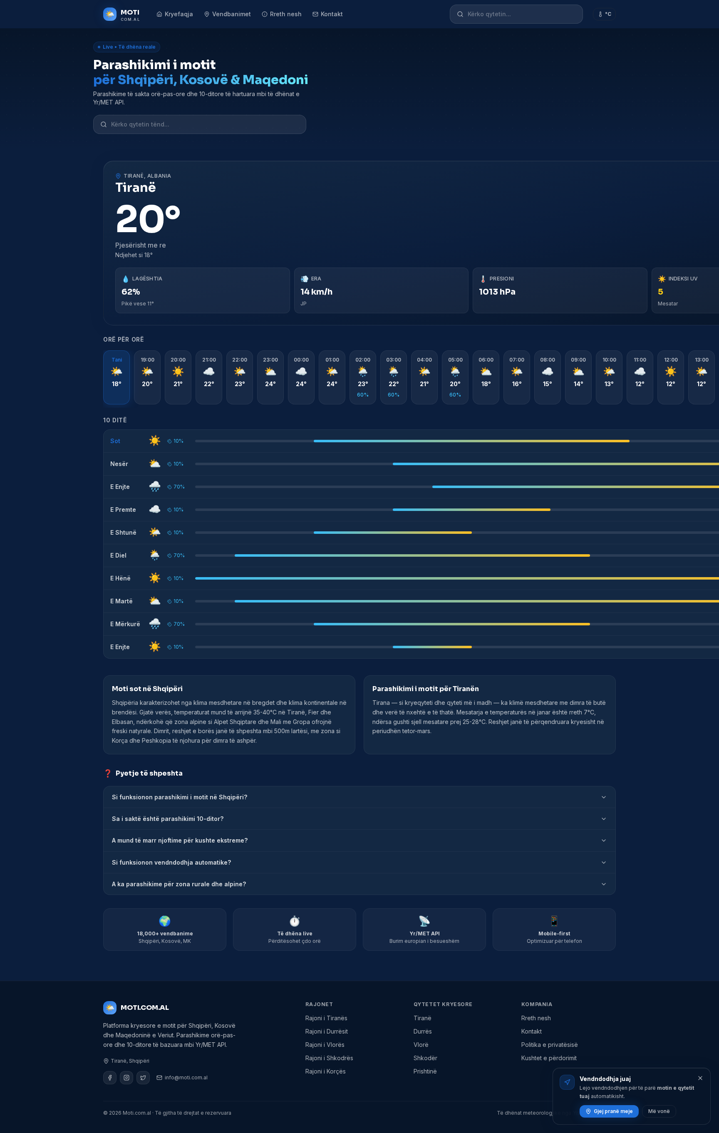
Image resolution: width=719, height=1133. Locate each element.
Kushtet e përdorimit (549, 1057)
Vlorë (421, 1044)
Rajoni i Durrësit (326, 1031)
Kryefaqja (179, 13)
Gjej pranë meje (613, 1111)
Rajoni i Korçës (325, 1071)
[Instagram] (126, 1077)
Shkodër (425, 1057)
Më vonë (659, 1111)
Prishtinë (425, 1071)
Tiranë (422, 1017)
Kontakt (332, 13)
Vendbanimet (231, 13)
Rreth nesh (286, 13)
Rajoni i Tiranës (326, 1017)
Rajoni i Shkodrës (329, 1057)
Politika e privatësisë (549, 1044)
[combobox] (522, 14)
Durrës (423, 1031)
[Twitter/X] (143, 1077)
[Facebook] (110, 1077)
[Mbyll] (700, 1078)
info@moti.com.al (186, 1077)
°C (608, 14)
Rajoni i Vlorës (325, 1044)
